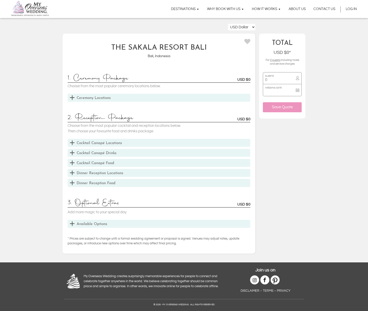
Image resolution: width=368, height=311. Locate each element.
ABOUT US (297, 9)
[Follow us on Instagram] (254, 279)
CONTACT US (324, 9)
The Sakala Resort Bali (159, 47)
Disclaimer (250, 290)
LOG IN (351, 9)
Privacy (283, 290)
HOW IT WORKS (264, 9)
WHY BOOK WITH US (224, 9)
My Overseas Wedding (30, 8)
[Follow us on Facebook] (264, 279)
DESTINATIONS (183, 9)
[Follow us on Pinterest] (275, 279)
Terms (268, 290)
